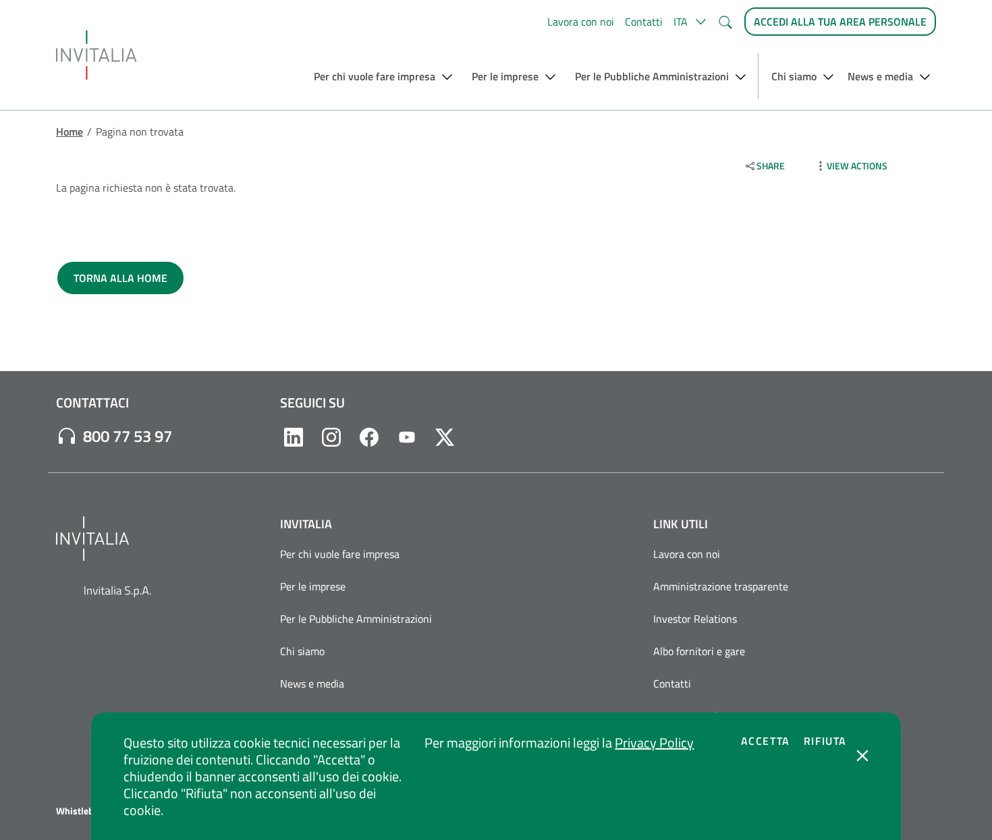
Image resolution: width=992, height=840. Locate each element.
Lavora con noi (580, 21)
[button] (690, 21)
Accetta (765, 740)
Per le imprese (313, 586)
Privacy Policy (654, 742)
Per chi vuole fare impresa (339, 554)
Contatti (644, 21)
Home (69, 131)
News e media (312, 683)
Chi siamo (302, 651)
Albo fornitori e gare (699, 651)
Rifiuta (825, 740)
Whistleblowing (88, 811)
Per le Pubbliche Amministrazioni (356, 619)
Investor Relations (695, 619)
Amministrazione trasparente (720, 586)
